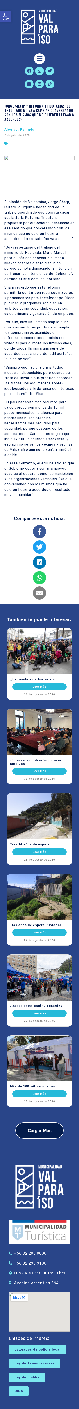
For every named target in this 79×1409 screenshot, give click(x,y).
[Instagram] (39, 71)
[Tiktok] (49, 84)
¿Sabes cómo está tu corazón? (36, 1005)
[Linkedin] (39, 84)
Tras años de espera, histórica (36, 925)
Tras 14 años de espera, (30, 844)
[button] (5, 16)
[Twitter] (49, 71)
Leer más (39, 686)
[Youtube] (29, 84)
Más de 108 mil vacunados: (33, 1086)
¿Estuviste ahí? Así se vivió (34, 679)
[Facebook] (29, 71)
